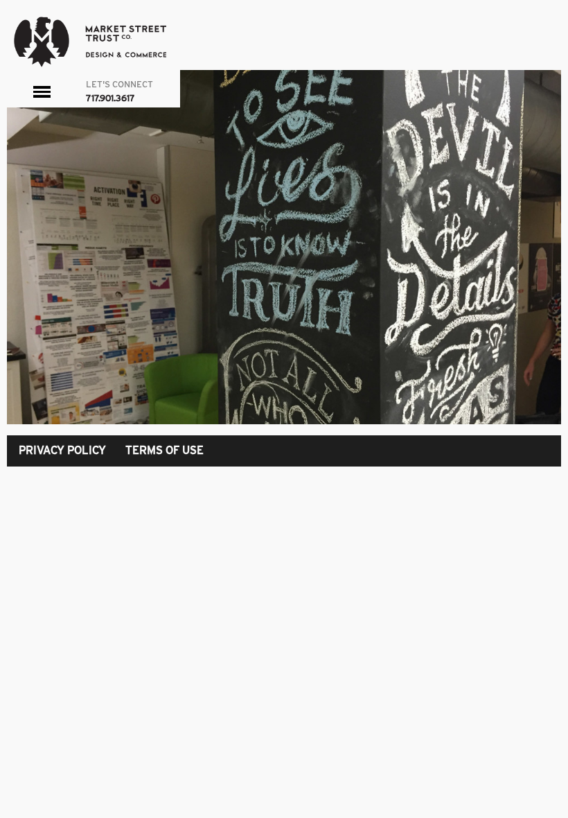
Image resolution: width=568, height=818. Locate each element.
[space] (284, 247)
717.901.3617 (110, 98)
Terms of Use (164, 450)
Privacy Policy (62, 450)
